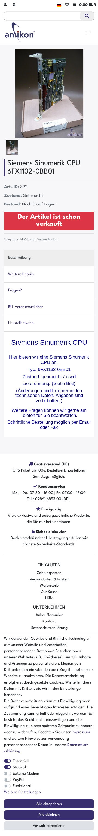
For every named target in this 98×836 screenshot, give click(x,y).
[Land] (59, 5)
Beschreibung (19, 258)
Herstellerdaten (21, 323)
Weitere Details (21, 274)
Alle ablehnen (49, 815)
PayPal (18, 780)
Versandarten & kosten (49, 579)
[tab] (49, 258)
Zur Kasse (49, 592)
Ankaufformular (49, 615)
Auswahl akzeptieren (49, 826)
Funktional (22, 786)
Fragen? (15, 290)
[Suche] (87, 16)
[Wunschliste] (67, 5)
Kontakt (49, 621)
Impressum (81, 732)
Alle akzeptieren (49, 804)
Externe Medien (26, 773)
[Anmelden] (6, 5)
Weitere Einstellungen (22, 792)
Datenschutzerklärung (49, 628)
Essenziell (21, 761)
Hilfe (49, 598)
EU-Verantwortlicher (25, 307)
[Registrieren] (15, 5)
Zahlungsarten (49, 573)
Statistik (20, 767)
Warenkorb (49, 586)
